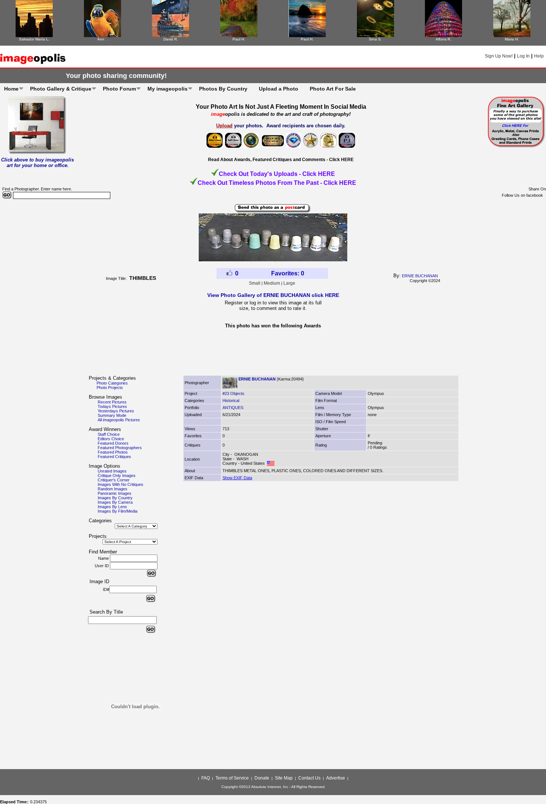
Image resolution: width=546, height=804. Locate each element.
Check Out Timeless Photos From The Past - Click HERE (277, 183)
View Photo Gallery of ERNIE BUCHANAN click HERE (273, 295)
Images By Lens (112, 506)
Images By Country (115, 498)
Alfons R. (443, 39)
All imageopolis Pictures (119, 420)
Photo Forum (119, 89)
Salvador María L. (34, 39)
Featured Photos (113, 452)
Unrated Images (112, 471)
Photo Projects (110, 387)
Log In (523, 56)
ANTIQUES (232, 407)
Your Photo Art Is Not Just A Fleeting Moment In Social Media (281, 107)
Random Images (112, 489)
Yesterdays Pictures (116, 411)
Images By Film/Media (117, 511)
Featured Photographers (120, 447)
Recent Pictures (112, 402)
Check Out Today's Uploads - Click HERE (277, 174)
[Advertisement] (273, 354)
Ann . (102, 39)
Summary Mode (112, 415)
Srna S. (375, 39)
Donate (261, 778)
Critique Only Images (117, 475)
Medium (272, 283)
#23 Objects (233, 393)
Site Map (284, 778)
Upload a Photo (278, 89)
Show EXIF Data (237, 477)
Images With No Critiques (120, 484)
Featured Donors (113, 443)
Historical (230, 400)
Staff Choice (109, 434)
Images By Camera (115, 502)
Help (539, 56)
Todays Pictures (112, 406)
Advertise (335, 778)
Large (289, 283)
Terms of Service (232, 778)
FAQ (205, 778)
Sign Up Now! (499, 56)
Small (254, 283)
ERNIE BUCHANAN (420, 276)
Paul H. (239, 39)
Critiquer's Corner (114, 480)
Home (11, 89)
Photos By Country (223, 89)
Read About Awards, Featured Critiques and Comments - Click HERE (281, 159)
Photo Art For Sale (333, 89)
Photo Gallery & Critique (60, 89)
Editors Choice (111, 439)
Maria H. (512, 39)
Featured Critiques (114, 456)
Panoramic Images (114, 493)
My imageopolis (167, 89)
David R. (170, 39)
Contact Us (309, 778)
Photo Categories (112, 383)
